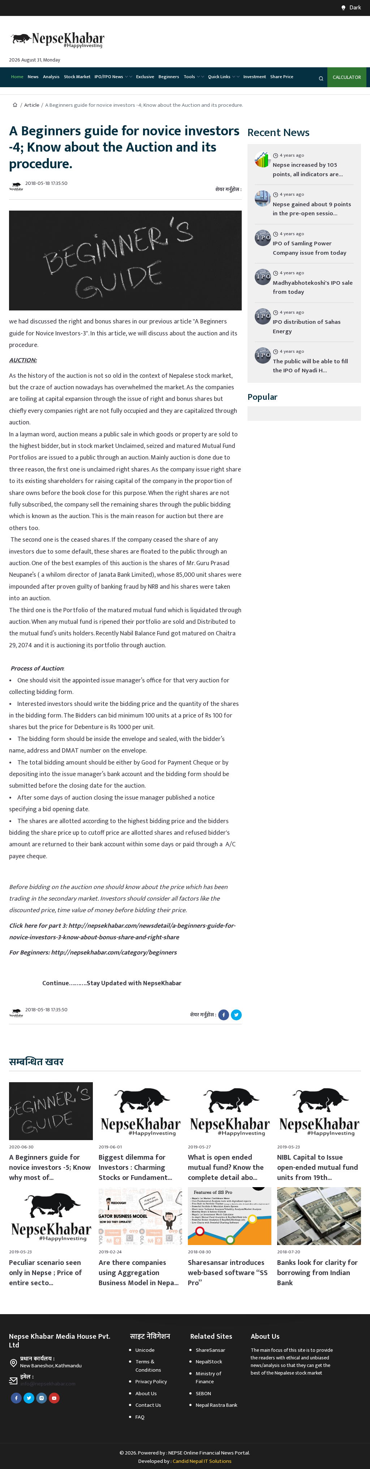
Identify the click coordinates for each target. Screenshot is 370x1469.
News (33, 77)
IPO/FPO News (109, 77)
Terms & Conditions (148, 1366)
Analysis (51, 77)
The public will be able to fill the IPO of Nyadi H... (310, 366)
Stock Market (77, 77)
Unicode (145, 1350)
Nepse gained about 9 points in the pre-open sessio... (312, 209)
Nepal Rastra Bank (216, 1405)
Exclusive (145, 77)
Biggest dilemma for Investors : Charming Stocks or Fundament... (135, 1167)
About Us (146, 1393)
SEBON (203, 1393)
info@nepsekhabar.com (48, 1383)
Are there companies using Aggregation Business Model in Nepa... (138, 1273)
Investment (255, 77)
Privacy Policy (151, 1381)
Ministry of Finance (208, 1378)
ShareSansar (210, 1350)
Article (31, 105)
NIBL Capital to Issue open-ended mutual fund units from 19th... (317, 1167)
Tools (189, 77)
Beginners (169, 77)
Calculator (347, 77)
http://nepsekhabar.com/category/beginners (114, 952)
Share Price (281, 77)
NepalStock (209, 1361)
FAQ (140, 1417)
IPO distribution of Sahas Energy (307, 326)
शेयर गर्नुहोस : (228, 189)
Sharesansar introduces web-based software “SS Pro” (228, 1273)
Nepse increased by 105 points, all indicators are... (308, 169)
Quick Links (219, 77)
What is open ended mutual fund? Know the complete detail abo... (226, 1167)
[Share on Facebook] (223, 1014)
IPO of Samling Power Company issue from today (310, 248)
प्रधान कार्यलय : (37, 1359)
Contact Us (148, 1405)
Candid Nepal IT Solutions (202, 1461)
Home (17, 77)
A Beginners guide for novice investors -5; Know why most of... (50, 1167)
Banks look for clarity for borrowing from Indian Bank (317, 1273)
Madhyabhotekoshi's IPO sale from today (313, 287)
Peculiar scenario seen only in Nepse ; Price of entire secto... (45, 1273)
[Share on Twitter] (236, 1014)
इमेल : (27, 1377)
